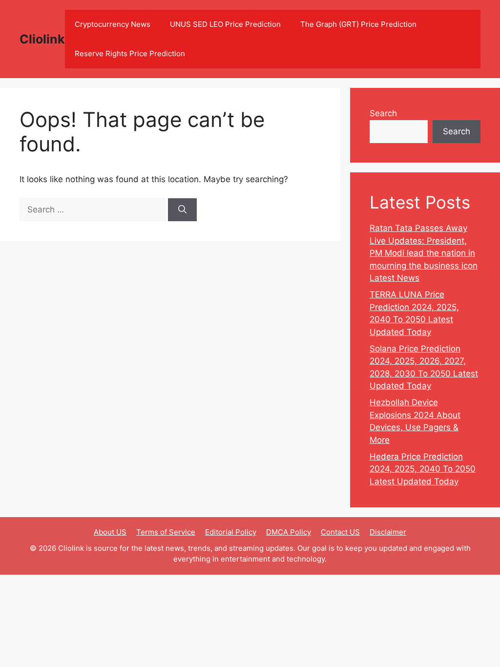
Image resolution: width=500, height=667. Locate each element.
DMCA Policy (288, 532)
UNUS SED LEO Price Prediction (225, 24)
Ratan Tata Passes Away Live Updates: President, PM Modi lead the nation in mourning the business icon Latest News (424, 253)
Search (383, 113)
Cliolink (42, 39)
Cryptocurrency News (112, 24)
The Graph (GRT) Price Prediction (358, 24)
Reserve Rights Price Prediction (130, 53)
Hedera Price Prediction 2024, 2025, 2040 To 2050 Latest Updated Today (423, 469)
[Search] (182, 210)
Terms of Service (165, 532)
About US (110, 532)
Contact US (340, 532)
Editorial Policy (230, 532)
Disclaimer (388, 532)
